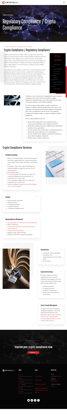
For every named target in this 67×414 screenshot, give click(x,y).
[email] (28, 400)
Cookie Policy (38, 380)
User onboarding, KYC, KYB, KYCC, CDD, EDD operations (22, 223)
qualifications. (46, 138)
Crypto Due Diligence (58, 82)
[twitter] (35, 400)
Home (21, 374)
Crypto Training (56, 88)
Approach (22, 381)
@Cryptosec (54, 381)
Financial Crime (56, 71)
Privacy (9, 180)
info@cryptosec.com (56, 376)
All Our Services (57, 58)
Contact (21, 391)
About (21, 378)
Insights (21, 388)
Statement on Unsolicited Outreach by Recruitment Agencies (41, 390)
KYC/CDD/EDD (12, 174)
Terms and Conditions (40, 384)
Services (23, 384)
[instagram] (38, 400)
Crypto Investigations (58, 69)
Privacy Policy (38, 376)
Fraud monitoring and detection (15, 230)
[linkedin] (32, 400)
